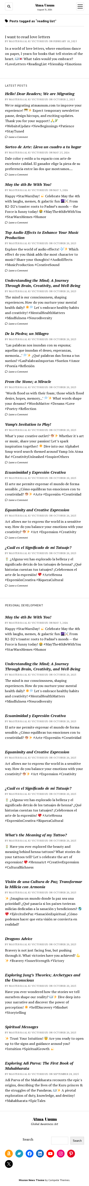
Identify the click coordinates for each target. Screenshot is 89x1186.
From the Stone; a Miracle (28, 381)
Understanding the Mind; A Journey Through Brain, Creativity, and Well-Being (42, 283)
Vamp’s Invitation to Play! (28, 424)
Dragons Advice (18, 938)
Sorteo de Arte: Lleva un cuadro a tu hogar (43, 146)
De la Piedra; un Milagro (27, 333)
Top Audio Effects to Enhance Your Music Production (42, 235)
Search (28, 1139)
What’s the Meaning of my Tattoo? (36, 834)
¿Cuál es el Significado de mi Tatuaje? (38, 547)
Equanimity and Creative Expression (37, 509)
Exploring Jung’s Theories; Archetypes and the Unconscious (42, 977)
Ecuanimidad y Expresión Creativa (35, 472)
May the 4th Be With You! (28, 184)
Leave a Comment (18, 137)
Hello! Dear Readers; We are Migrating (39, 93)
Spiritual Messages (21, 1026)
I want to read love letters (27, 36)
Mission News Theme (31, 1180)
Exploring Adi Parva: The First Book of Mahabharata (39, 1065)
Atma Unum (44, 5)
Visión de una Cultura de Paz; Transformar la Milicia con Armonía (43, 884)
